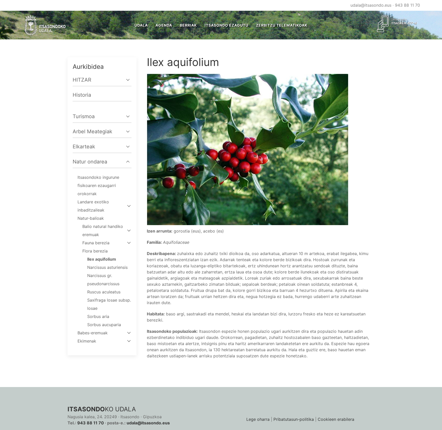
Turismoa (84, 116)
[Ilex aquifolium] (247, 149)
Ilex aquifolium (101, 259)
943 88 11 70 (407, 5)
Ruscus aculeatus (103, 291)
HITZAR (82, 80)
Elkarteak (84, 147)
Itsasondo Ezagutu (226, 25)
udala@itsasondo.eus (370, 5)
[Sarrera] (45, 25)
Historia (82, 95)
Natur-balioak (91, 218)
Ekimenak (87, 341)
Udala (141, 25)
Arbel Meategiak (92, 131)
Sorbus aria (98, 316)
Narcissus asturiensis (107, 267)
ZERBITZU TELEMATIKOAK (281, 25)
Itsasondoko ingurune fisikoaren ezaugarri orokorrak (98, 185)
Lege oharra (258, 419)
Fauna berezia (95, 242)
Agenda (164, 25)
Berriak (188, 25)
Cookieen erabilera (336, 419)
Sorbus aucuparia (104, 324)
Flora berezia (95, 250)
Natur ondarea (90, 162)
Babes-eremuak (93, 332)
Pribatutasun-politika (293, 419)
